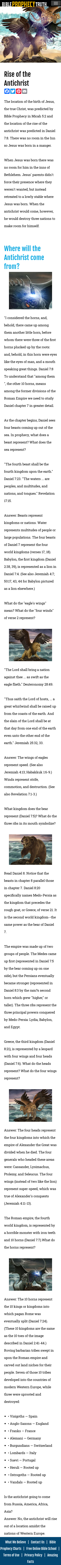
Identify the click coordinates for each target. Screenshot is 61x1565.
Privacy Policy (33, 1555)
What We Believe (15, 1542)
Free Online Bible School (41, 1549)
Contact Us (37, 1542)
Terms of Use (11, 1555)
